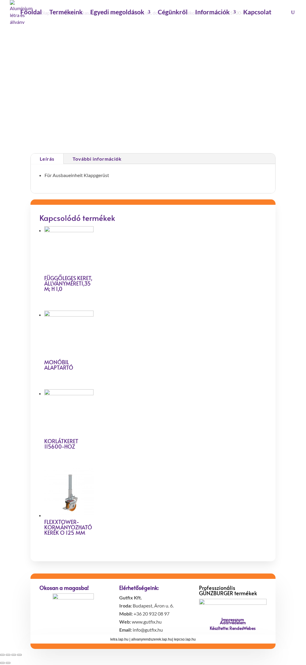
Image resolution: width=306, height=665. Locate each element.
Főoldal (31, 12)
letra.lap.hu (119, 639)
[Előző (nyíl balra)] (2, 663)
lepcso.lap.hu (185, 639)
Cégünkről (173, 12)
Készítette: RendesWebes (232, 628)
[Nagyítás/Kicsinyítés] (19, 655)
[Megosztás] (8, 655)
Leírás (47, 159)
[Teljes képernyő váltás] (13, 655)
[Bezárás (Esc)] (2, 655)
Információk (212, 12)
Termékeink (66, 12)
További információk (97, 159)
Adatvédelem (233, 622)
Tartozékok (205, 134)
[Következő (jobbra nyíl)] (8, 663)
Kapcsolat (257, 12)
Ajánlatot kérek (187, 110)
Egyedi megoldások (117, 12)
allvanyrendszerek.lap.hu (151, 639)
